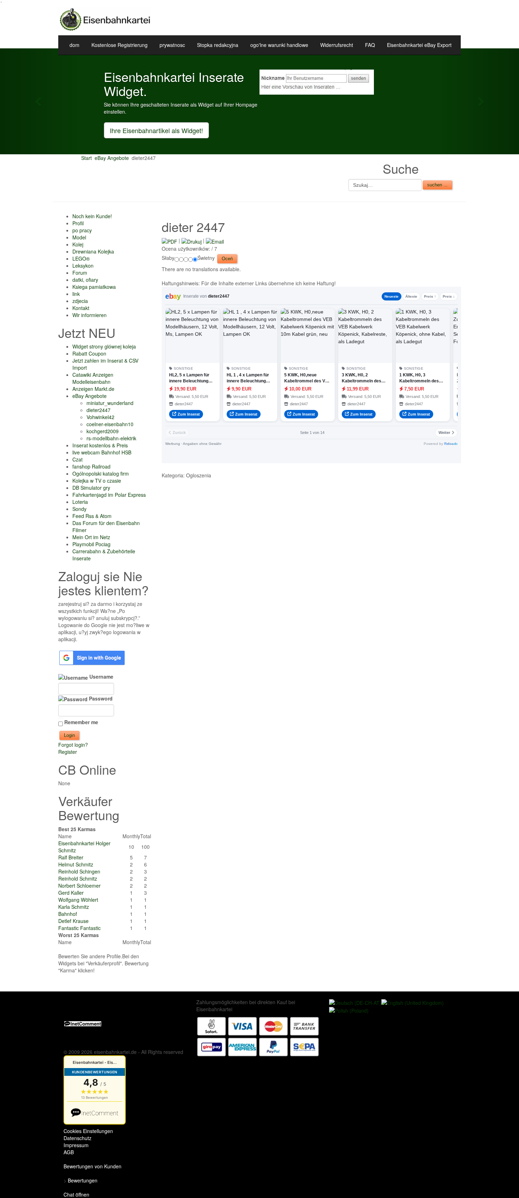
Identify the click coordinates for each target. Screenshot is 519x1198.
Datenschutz (77, 1138)
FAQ (370, 44)
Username (100, 676)
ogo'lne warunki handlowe (279, 44)
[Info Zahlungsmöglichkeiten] (258, 1035)
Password (100, 698)
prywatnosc (172, 44)
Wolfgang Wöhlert (78, 899)
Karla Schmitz (73, 906)
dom (74, 44)
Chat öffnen (76, 1194)
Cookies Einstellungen (88, 1130)
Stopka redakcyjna (217, 44)
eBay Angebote (112, 157)
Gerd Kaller (71, 892)
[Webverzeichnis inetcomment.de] (83, 1023)
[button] (39, 101)
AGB (69, 1152)
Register (67, 751)
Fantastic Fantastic (79, 927)
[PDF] (169, 240)
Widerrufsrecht (336, 44)
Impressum (76, 1145)
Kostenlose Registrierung (119, 44)
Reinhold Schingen (79, 871)
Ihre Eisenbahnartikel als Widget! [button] (156, 130)
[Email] (215, 240)
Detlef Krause (73, 920)
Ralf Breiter (70, 857)
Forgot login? (73, 744)
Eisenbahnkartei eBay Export (419, 44)
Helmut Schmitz (75, 864)
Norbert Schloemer (79, 885)
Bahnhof (67, 913)
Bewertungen (82, 1180)
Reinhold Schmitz (77, 878)
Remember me (81, 722)
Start (86, 157)
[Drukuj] (191, 240)
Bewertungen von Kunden (92, 1166)
